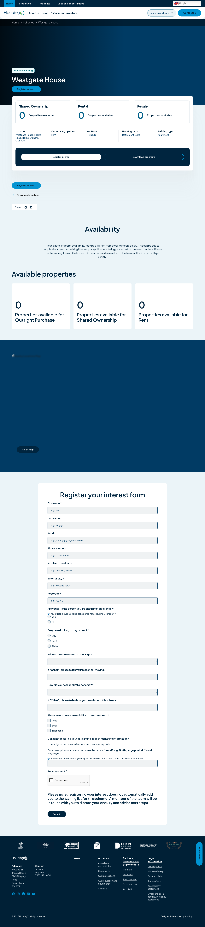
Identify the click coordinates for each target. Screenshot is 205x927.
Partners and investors (63, 13)
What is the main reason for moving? (70, 654)
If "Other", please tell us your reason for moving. (76, 669)
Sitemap (102, 888)
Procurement (130, 879)
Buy (54, 635)
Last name (54, 518)
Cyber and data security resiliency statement (157, 896)
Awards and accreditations (105, 865)
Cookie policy (155, 866)
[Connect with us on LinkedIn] (31, 207)
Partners (127, 869)
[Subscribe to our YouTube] (33, 893)
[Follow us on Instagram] (18, 893)
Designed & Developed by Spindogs (177, 916)
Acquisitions (129, 889)
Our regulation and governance (107, 882)
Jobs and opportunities (71, 3)
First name (55, 503)
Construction (130, 884)
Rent (54, 641)
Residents (44, 3)
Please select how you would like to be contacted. (78, 715)
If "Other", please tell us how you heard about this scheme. (82, 700)
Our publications (106, 875)
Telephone (57, 730)
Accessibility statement (154, 887)
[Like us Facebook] (26, 207)
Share (18, 207)
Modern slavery (155, 871)
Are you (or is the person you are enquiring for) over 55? (81, 608)
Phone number (57, 548)
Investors (128, 874)
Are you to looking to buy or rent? (68, 630)
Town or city (56, 578)
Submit (57, 814)
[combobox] (161, 12)
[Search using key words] (172, 13)
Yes (54, 616)
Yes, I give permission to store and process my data (80, 744)
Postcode (54, 593)
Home (9, 3)
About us (34, 13)
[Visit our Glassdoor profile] (23, 893)
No (53, 622)
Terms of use (154, 881)
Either (55, 646)
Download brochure (144, 156)
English (183, 3)
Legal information (155, 859)
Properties (25, 3)
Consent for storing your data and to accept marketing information (88, 738)
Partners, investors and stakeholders (131, 861)
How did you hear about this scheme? (71, 684)
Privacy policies (155, 876)
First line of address (60, 563)
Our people (104, 870)
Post (54, 720)
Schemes (28, 22)
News (45, 13)
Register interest (61, 156)
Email (52, 533)
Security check (57, 771)
